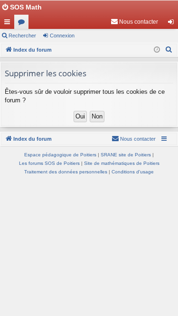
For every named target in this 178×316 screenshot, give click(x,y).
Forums (23, 23)
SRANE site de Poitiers (126, 154)
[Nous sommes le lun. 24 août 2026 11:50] (157, 50)
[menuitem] (134, 22)
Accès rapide (9, 23)
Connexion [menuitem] (173, 23)
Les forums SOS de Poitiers (49, 163)
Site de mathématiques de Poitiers (121, 163)
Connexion (62, 35)
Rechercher (22, 35)
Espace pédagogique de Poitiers (60, 154)
